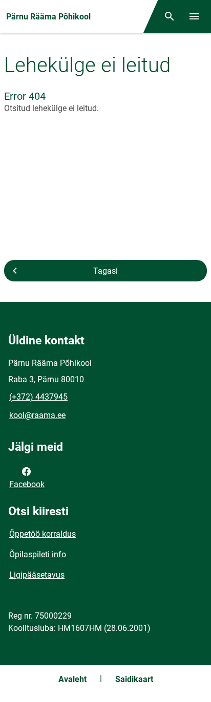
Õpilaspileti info (37, 554)
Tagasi (105, 271)
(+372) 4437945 (38, 397)
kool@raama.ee (37, 415)
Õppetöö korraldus (42, 534)
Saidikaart (134, 679)
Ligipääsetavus (37, 575)
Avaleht (72, 679)
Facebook (27, 484)
